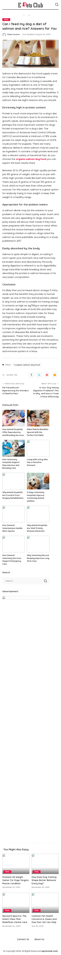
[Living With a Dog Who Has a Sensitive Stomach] (38, 448)
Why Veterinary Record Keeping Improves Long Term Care (38, 558)
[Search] (57, 4)
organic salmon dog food (27, 365)
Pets (6, 20)
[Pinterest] (47, 375)
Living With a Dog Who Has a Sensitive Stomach (37, 462)
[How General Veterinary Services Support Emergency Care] (13, 544)
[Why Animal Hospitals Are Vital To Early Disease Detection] (38, 514)
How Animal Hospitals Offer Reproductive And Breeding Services (13, 432)
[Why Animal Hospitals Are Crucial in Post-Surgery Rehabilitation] (13, 481)
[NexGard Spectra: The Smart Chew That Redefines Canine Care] (15, 903)
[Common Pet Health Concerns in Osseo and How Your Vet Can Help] (45, 903)
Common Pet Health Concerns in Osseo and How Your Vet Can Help (44, 919)
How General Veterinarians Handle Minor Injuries (12, 528)
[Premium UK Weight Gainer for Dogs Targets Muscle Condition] (15, 864)
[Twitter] (39, 375)
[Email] (55, 375)
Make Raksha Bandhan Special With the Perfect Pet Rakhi (37, 432)
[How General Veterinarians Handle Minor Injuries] (13, 514)
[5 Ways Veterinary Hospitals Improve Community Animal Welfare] (38, 481)
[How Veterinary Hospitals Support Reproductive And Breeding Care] (13, 448)
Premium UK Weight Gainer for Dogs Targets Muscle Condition (15, 880)
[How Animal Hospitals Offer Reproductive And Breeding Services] (13, 418)
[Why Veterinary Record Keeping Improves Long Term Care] (38, 544)
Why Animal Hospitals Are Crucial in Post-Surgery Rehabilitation (12, 495)
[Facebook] (31, 375)
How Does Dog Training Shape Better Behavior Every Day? (44, 880)
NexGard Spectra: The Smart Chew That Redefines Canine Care (14, 919)
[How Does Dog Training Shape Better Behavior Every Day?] (45, 864)
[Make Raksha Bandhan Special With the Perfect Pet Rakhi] (38, 418)
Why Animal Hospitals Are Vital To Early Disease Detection (37, 528)
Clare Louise (13, 34)
